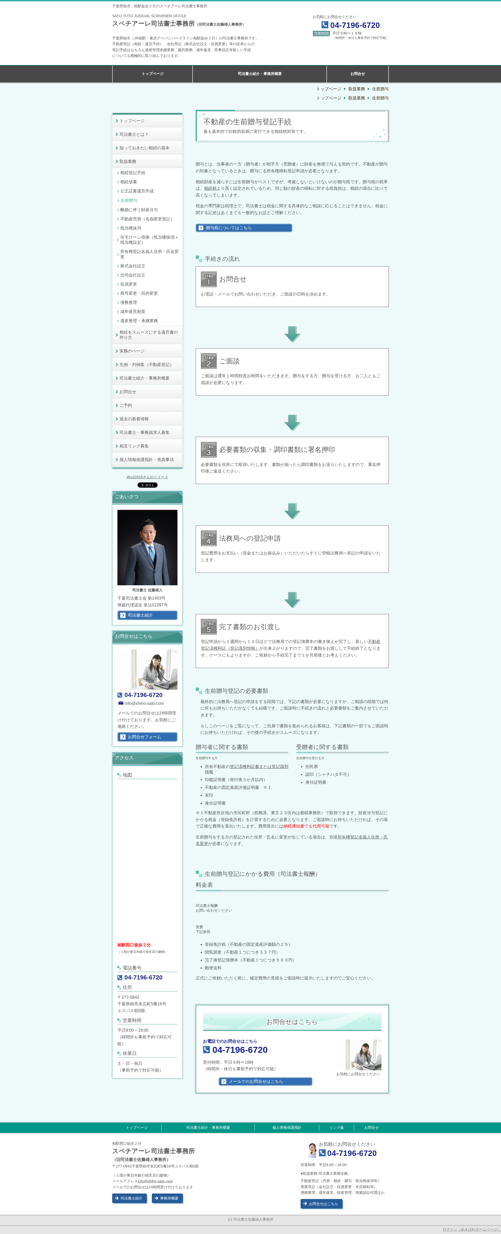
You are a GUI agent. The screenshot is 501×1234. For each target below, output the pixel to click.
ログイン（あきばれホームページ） (472, 1229)
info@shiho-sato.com (144, 703)
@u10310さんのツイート (147, 477)
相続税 (210, 188)
